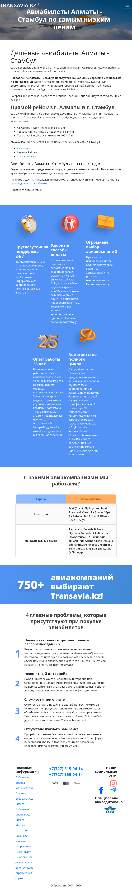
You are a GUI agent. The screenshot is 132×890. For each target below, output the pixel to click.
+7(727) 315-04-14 (66, 768)
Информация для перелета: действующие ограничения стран (24, 867)
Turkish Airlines (26, 156)
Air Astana (23, 148)
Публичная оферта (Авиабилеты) (24, 783)
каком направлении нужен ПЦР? (24, 846)
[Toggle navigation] (127, 5)
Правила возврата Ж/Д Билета (24, 799)
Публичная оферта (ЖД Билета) (22, 814)
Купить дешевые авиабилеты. (29, 183)
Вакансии (21, 836)
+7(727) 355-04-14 (66, 774)
